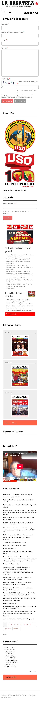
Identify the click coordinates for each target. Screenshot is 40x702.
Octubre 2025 (10, 664)
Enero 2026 (9, 658)
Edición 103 (8, 363)
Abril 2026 (9, 654)
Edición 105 (8, 332)
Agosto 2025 (9, 666)
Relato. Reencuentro (9, 603)
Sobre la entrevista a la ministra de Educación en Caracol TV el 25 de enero (18, 589)
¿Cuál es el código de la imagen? (27, 82)
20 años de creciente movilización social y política (18, 619)
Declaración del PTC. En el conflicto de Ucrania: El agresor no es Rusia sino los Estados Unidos (18, 594)
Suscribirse (8, 218)
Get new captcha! (2, 87)
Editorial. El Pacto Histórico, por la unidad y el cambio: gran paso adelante (17, 496)
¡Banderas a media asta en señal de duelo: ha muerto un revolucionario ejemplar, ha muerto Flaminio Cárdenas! (19, 613)
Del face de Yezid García (10, 564)
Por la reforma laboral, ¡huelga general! (18, 249)
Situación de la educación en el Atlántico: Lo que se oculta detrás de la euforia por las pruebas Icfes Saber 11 (19, 530)
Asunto (3, 40)
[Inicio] (20, 4)
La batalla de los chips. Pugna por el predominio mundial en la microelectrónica (18, 523)
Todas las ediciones (11, 423)
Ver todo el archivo (10, 677)
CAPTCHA (5, 79)
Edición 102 (8, 393)
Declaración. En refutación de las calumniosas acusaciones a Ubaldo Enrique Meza (17, 583)
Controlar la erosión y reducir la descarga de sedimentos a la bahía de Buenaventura (16, 568)
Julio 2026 (9, 647)
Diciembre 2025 (10, 660)
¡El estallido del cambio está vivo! (15, 294)
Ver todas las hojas (11, 314)
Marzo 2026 (9, 656)
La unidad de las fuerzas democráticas (14, 545)
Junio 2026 (9, 649)
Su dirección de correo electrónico (12, 32)
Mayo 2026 (9, 652)
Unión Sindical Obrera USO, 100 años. (15, 190)
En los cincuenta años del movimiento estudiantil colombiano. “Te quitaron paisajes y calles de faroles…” (18, 537)
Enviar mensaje (7, 101)
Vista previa (21, 101)
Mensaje (4, 48)
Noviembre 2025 (11, 662)
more (4, 634)
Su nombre (4, 24)
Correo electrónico (9, 203)
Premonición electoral (10, 548)
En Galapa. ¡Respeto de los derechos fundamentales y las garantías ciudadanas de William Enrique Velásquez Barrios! (20, 512)
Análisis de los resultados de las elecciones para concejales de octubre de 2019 (17, 578)
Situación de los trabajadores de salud (14, 542)
